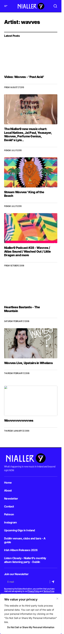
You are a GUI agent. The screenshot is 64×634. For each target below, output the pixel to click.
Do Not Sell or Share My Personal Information (30, 627)
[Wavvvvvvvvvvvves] (30, 401)
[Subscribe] (53, 581)
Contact (9, 506)
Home (8, 482)
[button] (6, 6)
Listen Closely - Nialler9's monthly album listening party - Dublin (25, 560)
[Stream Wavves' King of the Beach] (30, 172)
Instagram (10, 522)
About (8, 490)
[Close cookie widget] (57, 598)
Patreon (9, 514)
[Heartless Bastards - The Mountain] (30, 288)
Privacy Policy (33, 591)
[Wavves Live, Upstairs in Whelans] (30, 343)
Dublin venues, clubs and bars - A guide (24, 540)
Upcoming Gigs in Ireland (19, 530)
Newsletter (11, 498)
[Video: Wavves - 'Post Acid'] (30, 57)
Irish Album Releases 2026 (20, 550)
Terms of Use (48, 591)
